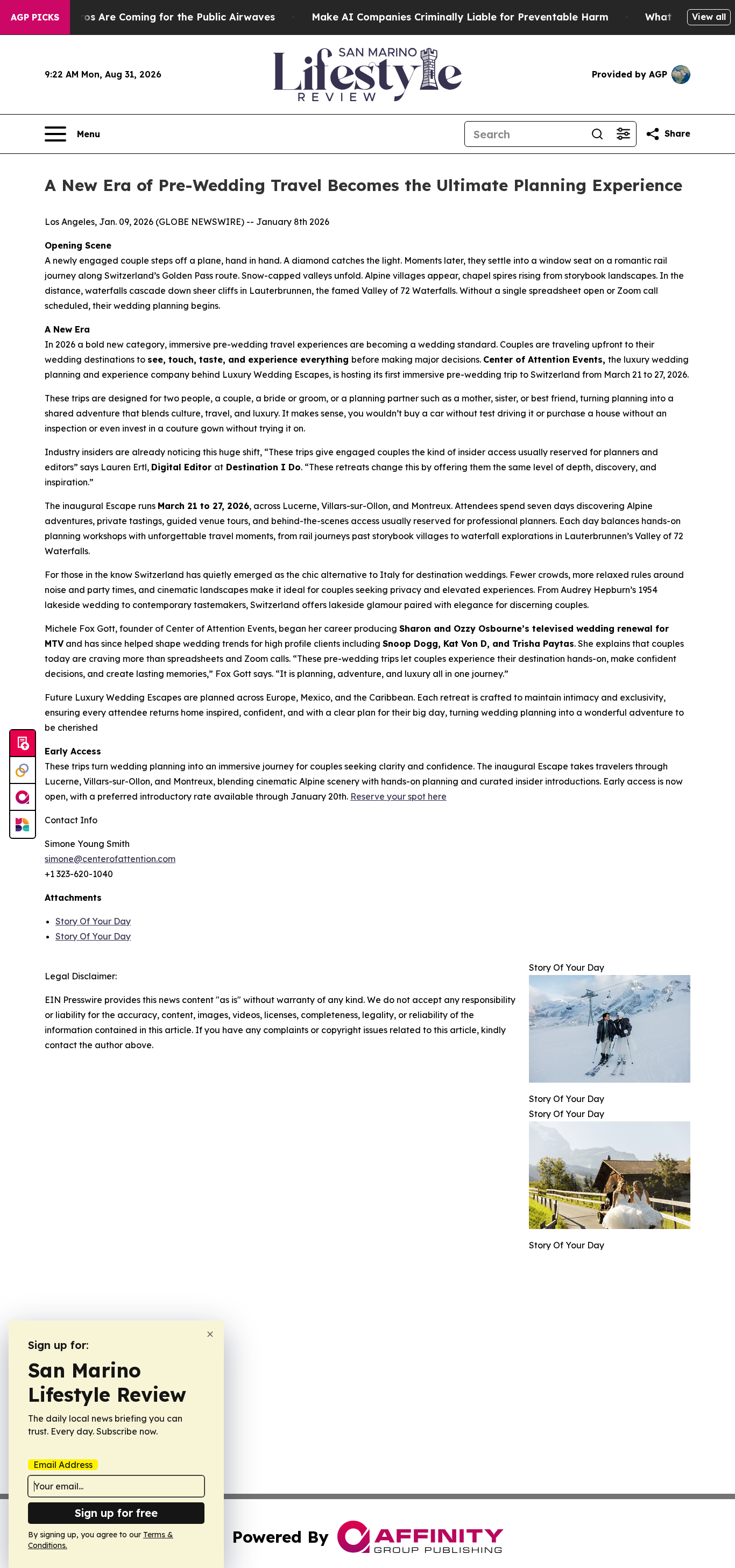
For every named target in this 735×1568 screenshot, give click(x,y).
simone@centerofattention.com (110, 858)
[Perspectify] (22, 770)
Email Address (63, 1464)
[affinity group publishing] (22, 797)
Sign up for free (116, 1513)
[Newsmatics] (22, 824)
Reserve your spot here (398, 796)
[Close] (210, 1334)
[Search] (597, 134)
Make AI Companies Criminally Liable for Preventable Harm (460, 17)
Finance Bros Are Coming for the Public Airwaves (153, 17)
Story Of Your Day (93, 921)
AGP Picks (35, 17)
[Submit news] (22, 743)
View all (709, 16)
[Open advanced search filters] (623, 134)
